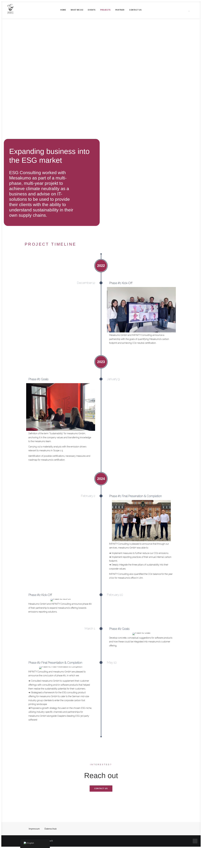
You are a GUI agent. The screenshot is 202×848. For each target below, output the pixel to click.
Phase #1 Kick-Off (120, 283)
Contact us (135, 10)
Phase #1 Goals (38, 379)
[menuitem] (63, 9)
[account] (183, 9)
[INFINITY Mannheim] (10, 10)
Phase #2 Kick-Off (40, 595)
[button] (173, 9)
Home (63, 10)
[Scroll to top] (195, 841)
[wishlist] (188, 9)
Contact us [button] (101, 788)
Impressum (34, 828)
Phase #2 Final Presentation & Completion (55, 662)
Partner (120, 10)
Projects (105, 10)
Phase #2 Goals (119, 629)
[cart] (193, 9)
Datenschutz (51, 828)
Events (92, 10)
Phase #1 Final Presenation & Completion (135, 496)
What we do (77, 10)
